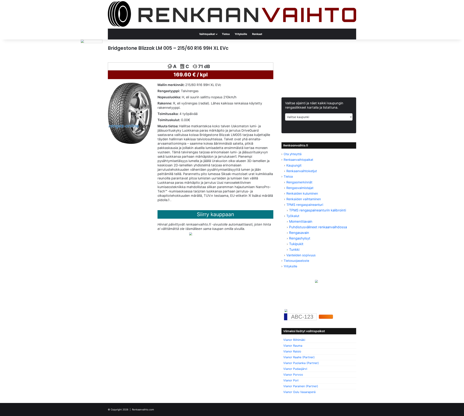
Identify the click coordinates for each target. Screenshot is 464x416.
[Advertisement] (190, 278)
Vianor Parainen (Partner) (300, 386)
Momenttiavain (300, 221)
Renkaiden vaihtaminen (303, 199)
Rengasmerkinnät (299, 182)
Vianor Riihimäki (294, 340)
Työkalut (292, 216)
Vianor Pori (291, 380)
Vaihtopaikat (207, 33)
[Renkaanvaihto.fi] (232, 14)
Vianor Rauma (292, 345)
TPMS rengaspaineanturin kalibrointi (318, 210)
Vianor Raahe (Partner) (299, 357)
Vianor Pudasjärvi (295, 369)
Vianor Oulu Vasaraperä (299, 392)
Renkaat (257, 33)
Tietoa (226, 33)
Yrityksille (241, 33)
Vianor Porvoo (293, 374)
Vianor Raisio (292, 351)
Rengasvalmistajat (299, 188)
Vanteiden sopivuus (301, 255)
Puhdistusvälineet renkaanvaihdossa (318, 227)
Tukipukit (296, 244)
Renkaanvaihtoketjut (301, 171)
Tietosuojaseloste (296, 260)
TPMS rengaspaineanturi (304, 205)
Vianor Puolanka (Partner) (301, 363)
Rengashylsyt (299, 238)
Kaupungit (293, 165)
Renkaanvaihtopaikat (298, 159)
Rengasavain (299, 233)
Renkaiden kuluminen (302, 193)
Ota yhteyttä (292, 154)
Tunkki (294, 249)
